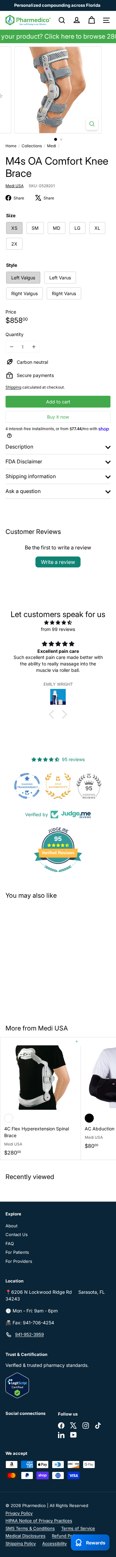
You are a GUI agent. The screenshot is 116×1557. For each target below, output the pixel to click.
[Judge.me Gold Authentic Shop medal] (58, 786)
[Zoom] (92, 124)
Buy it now (58, 417)
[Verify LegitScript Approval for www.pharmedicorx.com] (58, 1385)
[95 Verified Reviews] (58, 875)
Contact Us (16, 1234)
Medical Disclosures (25, 1535)
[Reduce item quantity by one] (11, 347)
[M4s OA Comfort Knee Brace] (40, 957)
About (11, 1225)
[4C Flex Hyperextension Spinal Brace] (40, 1098)
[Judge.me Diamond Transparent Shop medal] (27, 786)
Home (10, 145)
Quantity (14, 334)
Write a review (58, 562)
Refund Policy (65, 1535)
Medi (51, 145)
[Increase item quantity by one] (34, 347)
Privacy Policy (19, 1513)
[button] (53, 714)
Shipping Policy (20, 1543)
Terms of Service (78, 1528)
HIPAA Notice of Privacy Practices (38, 1520)
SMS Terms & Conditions (30, 1528)
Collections (32, 145)
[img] (58, 622)
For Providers (18, 1261)
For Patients (17, 1252)
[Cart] (91, 20)
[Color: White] (8, 1118)
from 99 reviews (58, 629)
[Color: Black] (89, 1118)
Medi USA (53, 1028)
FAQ (9, 1243)
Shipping (13, 387)
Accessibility (54, 1543)
